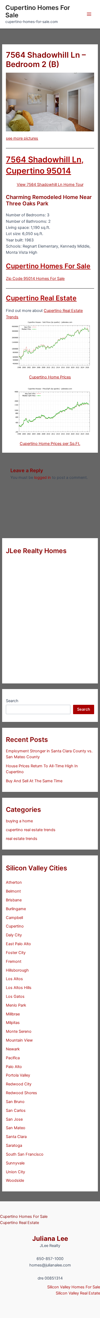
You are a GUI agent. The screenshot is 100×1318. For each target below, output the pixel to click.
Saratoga (14, 1145)
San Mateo (15, 1127)
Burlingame (16, 908)
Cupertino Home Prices (50, 377)
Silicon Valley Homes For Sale (73, 1287)
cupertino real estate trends (30, 829)
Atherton (14, 882)
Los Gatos (15, 996)
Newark (13, 1049)
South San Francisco (24, 1154)
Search (12, 700)
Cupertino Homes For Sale (37, 11)
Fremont (13, 961)
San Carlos (16, 1110)
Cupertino (15, 926)
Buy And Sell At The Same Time (34, 781)
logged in (42, 477)
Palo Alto (14, 1066)
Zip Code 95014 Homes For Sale (35, 278)
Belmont (13, 891)
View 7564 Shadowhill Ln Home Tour (50, 184)
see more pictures (22, 138)
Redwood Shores (21, 1092)
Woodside (15, 1180)
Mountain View (19, 1040)
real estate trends (21, 838)
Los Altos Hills (18, 987)
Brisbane (14, 900)
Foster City (16, 952)
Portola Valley (18, 1075)
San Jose (14, 1119)
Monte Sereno (18, 1031)
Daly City (14, 935)
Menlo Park (16, 1005)
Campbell (14, 917)
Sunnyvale (15, 1163)
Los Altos (14, 978)
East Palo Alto (18, 943)
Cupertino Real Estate (41, 298)
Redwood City (18, 1084)
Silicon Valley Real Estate (78, 1293)
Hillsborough (17, 970)
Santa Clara (16, 1136)
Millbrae (13, 1014)
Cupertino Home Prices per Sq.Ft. (50, 443)
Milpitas (13, 1022)
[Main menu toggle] (89, 14)
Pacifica (13, 1057)
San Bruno (15, 1101)
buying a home (19, 821)
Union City (15, 1172)
